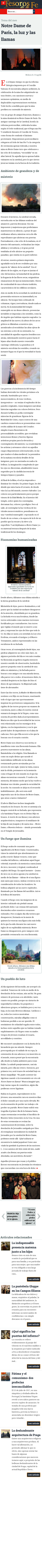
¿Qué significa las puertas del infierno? (26, 1334)
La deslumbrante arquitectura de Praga (26, 1433)
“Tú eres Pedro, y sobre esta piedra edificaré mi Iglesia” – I (30, 1216)
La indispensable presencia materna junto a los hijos (24, 1247)
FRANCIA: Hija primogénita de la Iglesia (13, 1216)
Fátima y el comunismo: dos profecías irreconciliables (22, 1380)
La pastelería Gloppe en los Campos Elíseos (26, 1289)
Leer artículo (33, 1279)
